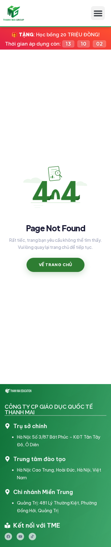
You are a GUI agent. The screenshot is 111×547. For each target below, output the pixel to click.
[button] (98, 13)
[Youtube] (20, 536)
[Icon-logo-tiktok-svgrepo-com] (32, 536)
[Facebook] (8, 536)
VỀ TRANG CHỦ (55, 264)
